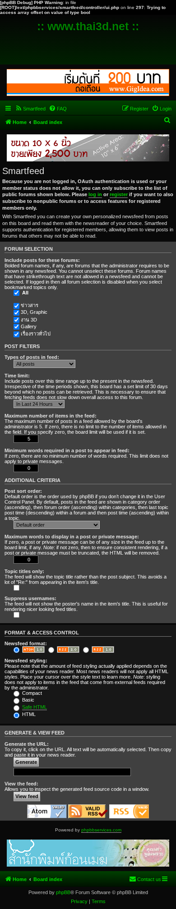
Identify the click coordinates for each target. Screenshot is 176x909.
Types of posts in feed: (32, 357)
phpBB (63, 892)
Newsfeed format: (26, 643)
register (119, 194)
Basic (27, 699)
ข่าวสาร (29, 305)
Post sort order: (23, 491)
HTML (28, 714)
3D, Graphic (34, 312)
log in (95, 194)
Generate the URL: (27, 744)
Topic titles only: (24, 571)
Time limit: (17, 375)
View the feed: (21, 783)
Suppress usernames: (30, 598)
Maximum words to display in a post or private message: (72, 536)
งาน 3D (29, 319)
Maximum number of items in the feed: (51, 415)
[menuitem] (30, 108)
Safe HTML (34, 707)
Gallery (29, 326)
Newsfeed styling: (26, 660)
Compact (31, 693)
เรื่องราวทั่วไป (36, 333)
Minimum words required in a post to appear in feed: (67, 450)
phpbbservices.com (101, 829)
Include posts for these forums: (42, 260)
